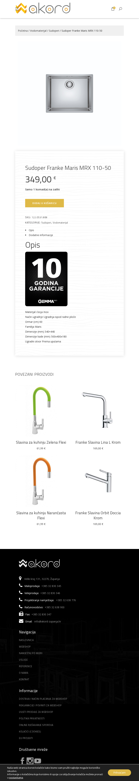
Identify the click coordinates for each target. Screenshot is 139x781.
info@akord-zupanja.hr (47, 621)
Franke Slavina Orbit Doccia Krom (98, 515)
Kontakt (24, 679)
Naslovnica (26, 640)
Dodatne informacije (41, 235)
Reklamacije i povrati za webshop (40, 705)
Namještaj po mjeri (30, 653)
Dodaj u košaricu (44, 203)
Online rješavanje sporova (36, 725)
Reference (25, 666)
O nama (23, 673)
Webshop (25, 646)
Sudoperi (54, 30)
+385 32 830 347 (41, 614)
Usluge (23, 660)
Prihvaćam (119, 772)
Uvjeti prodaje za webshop (36, 712)
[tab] (69, 230)
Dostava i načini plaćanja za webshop (43, 699)
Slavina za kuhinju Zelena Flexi (41, 442)
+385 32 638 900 (54, 607)
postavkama (16, 777)
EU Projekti (26, 738)
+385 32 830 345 (51, 586)
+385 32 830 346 (50, 593)
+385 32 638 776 (66, 600)
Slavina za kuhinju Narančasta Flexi (41, 515)
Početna (23, 30)
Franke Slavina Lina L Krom (98, 442)
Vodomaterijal (38, 30)
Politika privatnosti (32, 718)
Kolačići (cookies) (30, 731)
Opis (31, 230)
